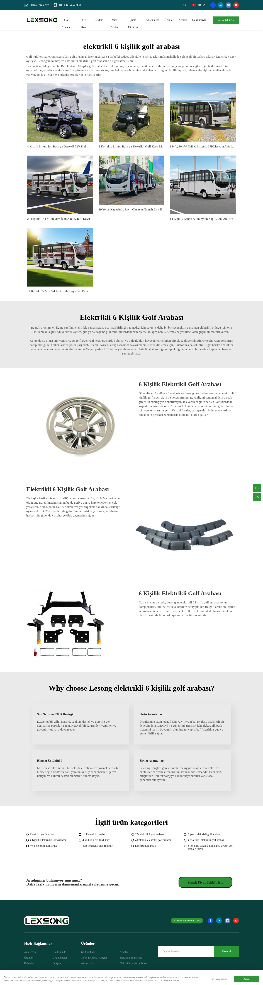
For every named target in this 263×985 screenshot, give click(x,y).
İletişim (57, 963)
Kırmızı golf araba (145, 845)
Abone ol (226, 951)
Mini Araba (114, 21)
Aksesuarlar (152, 19)
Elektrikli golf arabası (42, 834)
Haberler (29, 963)
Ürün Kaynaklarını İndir (188, 920)
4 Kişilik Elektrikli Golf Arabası (48, 839)
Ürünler (169, 19)
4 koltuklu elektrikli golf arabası (153, 839)
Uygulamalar (60, 957)
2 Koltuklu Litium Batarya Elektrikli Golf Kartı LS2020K (135, 146)
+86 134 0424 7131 (70, 4)
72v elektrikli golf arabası (149, 834)
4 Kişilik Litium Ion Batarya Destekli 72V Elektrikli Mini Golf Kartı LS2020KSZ (78, 146)
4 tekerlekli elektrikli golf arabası (206, 839)
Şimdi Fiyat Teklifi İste (205, 882)
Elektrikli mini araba (131, 957)
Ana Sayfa (30, 951)
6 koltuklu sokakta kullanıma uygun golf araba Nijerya (210, 847)
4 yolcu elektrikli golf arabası (204, 834)
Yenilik (183, 19)
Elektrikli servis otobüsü (133, 963)
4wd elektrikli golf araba (43, 845)
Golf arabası (88, 951)
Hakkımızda (199, 19)
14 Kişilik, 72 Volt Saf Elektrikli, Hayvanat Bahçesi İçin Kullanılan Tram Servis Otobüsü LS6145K (89, 291)
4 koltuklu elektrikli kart (95, 839)
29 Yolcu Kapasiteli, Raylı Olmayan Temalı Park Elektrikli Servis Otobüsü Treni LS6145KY (156, 209)
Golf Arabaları (67, 21)
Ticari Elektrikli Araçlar (94, 957)
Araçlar (124, 951)
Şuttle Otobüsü (133, 21)
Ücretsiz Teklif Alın (225, 20)
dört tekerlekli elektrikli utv (97, 845)
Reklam (98, 19)
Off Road (84, 21)
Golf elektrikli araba (93, 834)
